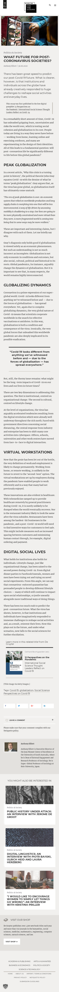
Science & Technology (29, 969)
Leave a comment (17, 720)
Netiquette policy (11, 731)
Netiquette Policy (37, 977)
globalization (26, 690)
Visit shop (11, 942)
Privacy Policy (20, 977)
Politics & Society (13, 52)
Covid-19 (14, 690)
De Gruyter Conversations (30, 7)
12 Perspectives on (22, 107)
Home (10, 974)
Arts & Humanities (42, 961)
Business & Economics (19, 965)
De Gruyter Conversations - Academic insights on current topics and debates (5, 4)
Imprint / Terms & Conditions (39, 974)
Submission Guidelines (29, 981)
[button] (5, 986)
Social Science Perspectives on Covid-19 (27, 692)
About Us (20, 974)
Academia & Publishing (19, 961)
